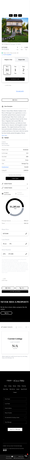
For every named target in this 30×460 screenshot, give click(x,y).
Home (23, 10)
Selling (18, 386)
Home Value (5, 389)
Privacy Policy (9, 458)
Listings (9, 386)
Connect (15, 392)
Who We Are (12, 389)
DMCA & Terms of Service (19, 458)
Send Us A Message (15, 429)
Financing (24, 386)
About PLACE (24, 389)
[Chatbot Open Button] (26, 456)
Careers (17, 389)
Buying (14, 386)
